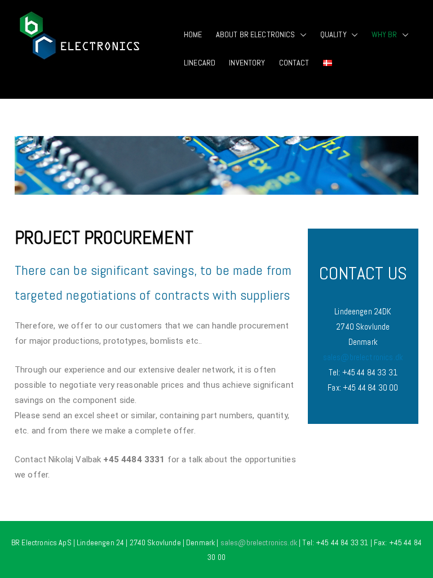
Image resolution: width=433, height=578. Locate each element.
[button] (301, 35)
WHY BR (384, 34)
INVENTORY (247, 63)
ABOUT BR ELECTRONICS (255, 34)
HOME (193, 34)
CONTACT (294, 63)
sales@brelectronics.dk (363, 357)
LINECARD (199, 63)
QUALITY (333, 34)
